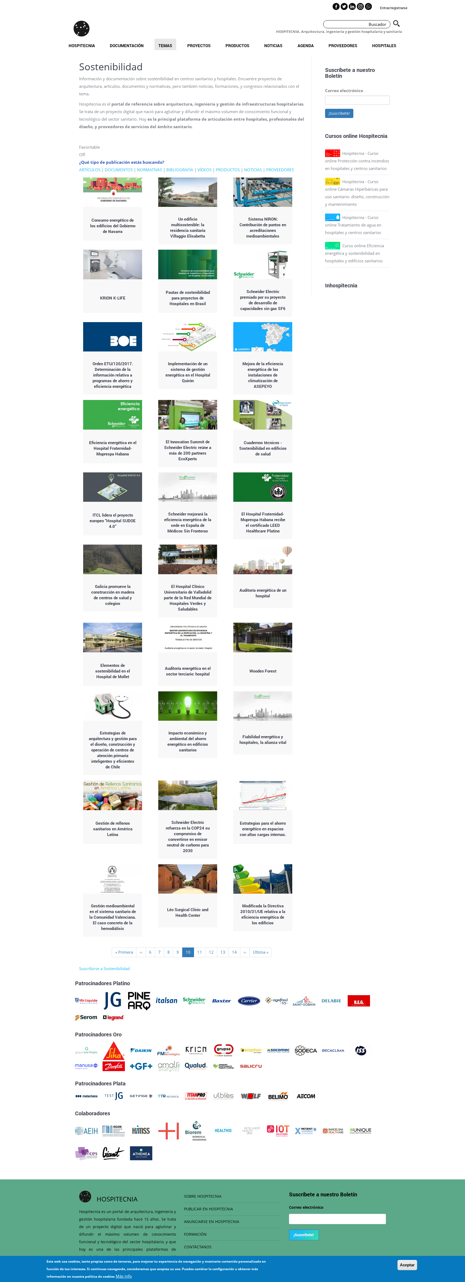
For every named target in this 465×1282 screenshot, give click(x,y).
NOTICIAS (253, 169)
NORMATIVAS (149, 169)
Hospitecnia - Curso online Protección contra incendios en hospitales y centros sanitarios (357, 161)
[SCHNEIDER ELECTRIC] (194, 1000)
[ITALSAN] (167, 1000)
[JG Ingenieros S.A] (113, 1000)
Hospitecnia (82, 45)
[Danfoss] (114, 1065)
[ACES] (86, 1152)
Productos (237, 45)
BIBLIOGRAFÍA (179, 169)
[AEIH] (86, 1130)
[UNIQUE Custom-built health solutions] (360, 1130)
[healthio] (223, 1130)
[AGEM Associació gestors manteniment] (114, 1130)
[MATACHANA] (86, 1095)
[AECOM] (306, 1095)
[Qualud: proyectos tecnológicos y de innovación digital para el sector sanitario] (196, 1065)
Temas (165, 45)
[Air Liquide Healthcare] (86, 1000)
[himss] (141, 1130)
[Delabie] (331, 1000)
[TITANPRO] (196, 1095)
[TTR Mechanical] (168, 1095)
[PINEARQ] (139, 1000)
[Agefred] (276, 1000)
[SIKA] (114, 1050)
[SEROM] (86, 1017)
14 (236, 952)
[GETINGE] (141, 1095)
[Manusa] (86, 1065)
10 (190, 953)
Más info (124, 1276)
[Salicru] (251, 1065)
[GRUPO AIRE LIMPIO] (86, 1050)
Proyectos (199, 45)
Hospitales (384, 45)
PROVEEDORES (280, 169)
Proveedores (343, 45)
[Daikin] (141, 1050)
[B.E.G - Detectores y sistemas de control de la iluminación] (359, 1000)
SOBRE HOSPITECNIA (202, 1196)
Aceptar (407, 1265)
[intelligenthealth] (250, 1130)
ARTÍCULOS (89, 169)
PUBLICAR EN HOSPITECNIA (208, 1208)
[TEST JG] (114, 1095)
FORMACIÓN (195, 1234)
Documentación (127, 45)
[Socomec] (278, 1050)
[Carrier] (249, 1000)
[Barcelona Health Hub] (333, 1130)
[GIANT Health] (114, 1152)
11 (201, 952)
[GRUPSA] (223, 1050)
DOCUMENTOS (119, 169)
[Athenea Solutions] (141, 1152)
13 (224, 952)
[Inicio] (81, 28)
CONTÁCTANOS (198, 1246)
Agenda (306, 45)
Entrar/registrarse (393, 7)
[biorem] (196, 1130)
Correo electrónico (344, 90)
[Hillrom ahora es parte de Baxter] (221, 1000)
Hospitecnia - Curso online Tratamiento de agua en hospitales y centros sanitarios (353, 225)
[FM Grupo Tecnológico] (168, 1050)
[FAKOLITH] (223, 1065)
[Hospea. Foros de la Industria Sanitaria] (168, 1130)
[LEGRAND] (114, 1017)
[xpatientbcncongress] (305, 1130)
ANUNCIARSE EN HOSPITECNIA (211, 1221)
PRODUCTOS (228, 169)
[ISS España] (361, 1050)
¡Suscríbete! (339, 113)
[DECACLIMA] (333, 1050)
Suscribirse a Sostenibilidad (104, 968)
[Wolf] (251, 1095)
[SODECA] (306, 1050)
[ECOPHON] (251, 1050)
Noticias (273, 45)
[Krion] (196, 1050)
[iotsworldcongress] (278, 1130)
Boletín (333, 75)
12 (213, 952)
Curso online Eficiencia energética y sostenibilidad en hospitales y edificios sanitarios (354, 253)
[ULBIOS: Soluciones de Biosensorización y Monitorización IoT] (223, 1095)
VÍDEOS (205, 169)
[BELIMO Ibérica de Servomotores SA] (278, 1095)
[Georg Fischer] (141, 1065)
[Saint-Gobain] (304, 1000)
